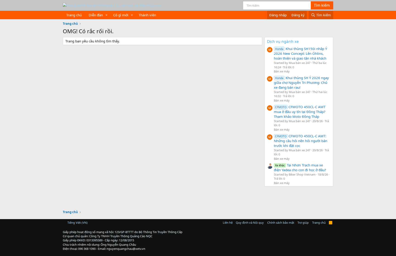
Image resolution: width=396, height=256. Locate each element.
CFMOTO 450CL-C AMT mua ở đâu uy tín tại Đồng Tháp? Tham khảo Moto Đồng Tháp (299, 112)
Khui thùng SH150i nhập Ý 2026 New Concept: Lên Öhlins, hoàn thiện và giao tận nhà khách (300, 53)
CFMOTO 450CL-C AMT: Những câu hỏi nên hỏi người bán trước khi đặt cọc (300, 141)
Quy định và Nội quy (250, 222)
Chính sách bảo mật (280, 222)
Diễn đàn (96, 15)
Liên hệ (228, 222)
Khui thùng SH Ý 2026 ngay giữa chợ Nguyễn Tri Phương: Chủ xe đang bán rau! (301, 82)
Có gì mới (120, 15)
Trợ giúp (303, 222)
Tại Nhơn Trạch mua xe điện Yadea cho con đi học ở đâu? (300, 167)
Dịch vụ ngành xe (283, 41)
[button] (106, 15)
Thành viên (147, 15)
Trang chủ (74, 15)
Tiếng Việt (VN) (77, 222)
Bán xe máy (282, 71)
